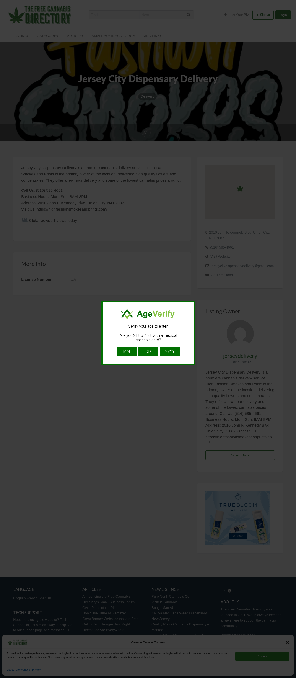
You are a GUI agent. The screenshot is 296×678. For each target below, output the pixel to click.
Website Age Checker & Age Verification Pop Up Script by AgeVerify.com (290, 677)
